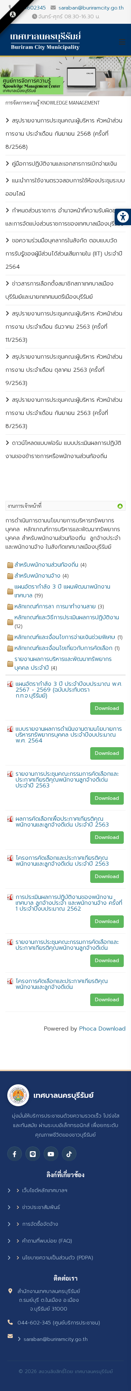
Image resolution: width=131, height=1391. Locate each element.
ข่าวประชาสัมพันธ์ (41, 1207)
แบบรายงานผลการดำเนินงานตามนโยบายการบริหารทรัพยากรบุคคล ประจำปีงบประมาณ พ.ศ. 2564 (69, 735)
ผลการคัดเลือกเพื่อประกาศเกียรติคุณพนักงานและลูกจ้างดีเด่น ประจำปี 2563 (62, 821)
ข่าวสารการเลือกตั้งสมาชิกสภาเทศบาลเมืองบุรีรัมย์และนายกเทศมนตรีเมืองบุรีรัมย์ (59, 290)
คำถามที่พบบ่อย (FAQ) (47, 1241)
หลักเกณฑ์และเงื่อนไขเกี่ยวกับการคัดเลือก (63, 648)
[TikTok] (69, 1153)
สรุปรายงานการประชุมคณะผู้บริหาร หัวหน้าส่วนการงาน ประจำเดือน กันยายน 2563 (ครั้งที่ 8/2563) (63, 413)
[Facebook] (14, 1153)
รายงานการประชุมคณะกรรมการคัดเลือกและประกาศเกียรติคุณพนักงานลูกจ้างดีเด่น (67, 945)
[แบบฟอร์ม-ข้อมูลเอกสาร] (120, 506)
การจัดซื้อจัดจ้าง (40, 1224)
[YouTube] (51, 1153)
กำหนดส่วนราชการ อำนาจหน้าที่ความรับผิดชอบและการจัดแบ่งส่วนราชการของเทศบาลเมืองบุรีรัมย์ (64, 217)
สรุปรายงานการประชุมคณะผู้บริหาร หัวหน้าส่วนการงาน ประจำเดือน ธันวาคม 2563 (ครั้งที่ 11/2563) (63, 326)
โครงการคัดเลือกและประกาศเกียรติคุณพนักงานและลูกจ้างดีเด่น (62, 984)
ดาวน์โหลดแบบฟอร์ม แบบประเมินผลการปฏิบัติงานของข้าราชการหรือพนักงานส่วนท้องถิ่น (63, 450)
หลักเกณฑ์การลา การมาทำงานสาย (55, 606)
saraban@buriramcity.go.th (91, 8)
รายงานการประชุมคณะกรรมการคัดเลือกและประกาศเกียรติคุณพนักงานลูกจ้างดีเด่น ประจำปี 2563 (67, 780)
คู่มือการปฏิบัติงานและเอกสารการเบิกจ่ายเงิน (64, 163)
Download (107, 708)
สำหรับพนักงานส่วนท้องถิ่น (46, 564)
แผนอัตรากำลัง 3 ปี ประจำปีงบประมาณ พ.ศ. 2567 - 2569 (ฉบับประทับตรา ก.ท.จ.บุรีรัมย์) (69, 690)
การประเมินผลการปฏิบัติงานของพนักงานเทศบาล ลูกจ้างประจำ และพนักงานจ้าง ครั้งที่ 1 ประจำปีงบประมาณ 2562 (69, 903)
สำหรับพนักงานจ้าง (37, 575)
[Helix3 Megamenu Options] (125, 42)
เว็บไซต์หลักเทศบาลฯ (44, 1190)
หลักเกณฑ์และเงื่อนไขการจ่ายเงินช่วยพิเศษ (65, 637)
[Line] (32, 1153)
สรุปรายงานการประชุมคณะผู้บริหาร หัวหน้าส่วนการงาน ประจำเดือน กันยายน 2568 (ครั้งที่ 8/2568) (63, 133)
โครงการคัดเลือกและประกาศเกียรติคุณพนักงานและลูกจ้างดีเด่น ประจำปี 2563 (62, 861)
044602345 (31, 8)
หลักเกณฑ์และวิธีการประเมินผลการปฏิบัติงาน (67, 617)
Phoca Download (102, 1028)
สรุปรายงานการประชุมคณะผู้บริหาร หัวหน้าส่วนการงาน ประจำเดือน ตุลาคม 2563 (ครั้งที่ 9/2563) (63, 370)
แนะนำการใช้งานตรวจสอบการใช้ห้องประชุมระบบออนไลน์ (65, 187)
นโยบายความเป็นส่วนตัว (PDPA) (57, 1258)
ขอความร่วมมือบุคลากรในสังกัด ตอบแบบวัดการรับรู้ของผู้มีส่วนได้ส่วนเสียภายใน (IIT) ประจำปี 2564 (63, 253)
